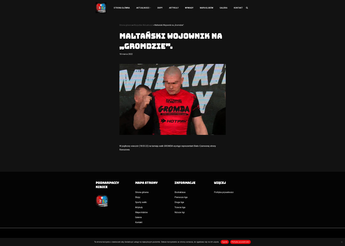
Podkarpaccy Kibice (105, 235)
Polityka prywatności (224, 192)
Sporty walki (141, 202)
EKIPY (160, 8)
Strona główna (125, 25)
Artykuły (139, 207)
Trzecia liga (180, 207)
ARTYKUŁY (174, 8)
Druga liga (179, 202)
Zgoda (224, 242)
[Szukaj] (247, 8)
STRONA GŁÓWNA (122, 8)
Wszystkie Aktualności (143, 25)
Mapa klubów (141, 212)
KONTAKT (238, 8)
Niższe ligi (180, 212)
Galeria (138, 217)
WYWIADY (189, 8)
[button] (150, 7)
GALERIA (223, 8)
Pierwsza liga (181, 197)
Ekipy (137, 197)
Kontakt (138, 222)
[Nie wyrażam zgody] (341, 242)
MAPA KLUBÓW (206, 8)
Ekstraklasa (180, 192)
